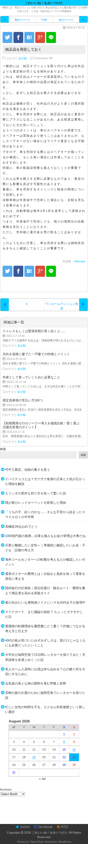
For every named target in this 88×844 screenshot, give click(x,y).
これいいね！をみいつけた (50, 832)
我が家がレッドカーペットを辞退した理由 (35, 502)
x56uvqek (79, 261)
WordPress (64, 841)
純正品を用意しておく (23, 49)
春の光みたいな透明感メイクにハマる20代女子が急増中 (45, 602)
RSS (64, 827)
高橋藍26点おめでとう (21, 526)
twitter (24, 827)
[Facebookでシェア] (18, 37)
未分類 (22, 58)
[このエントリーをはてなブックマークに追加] (29, 37)
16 (74, 749)
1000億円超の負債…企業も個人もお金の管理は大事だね (45, 536)
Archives (6, 789)
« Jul (42, 778)
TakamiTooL (37, 841)
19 (34, 757)
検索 (3, 449)
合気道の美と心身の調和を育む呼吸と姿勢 (35, 683)
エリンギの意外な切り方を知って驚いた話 (35, 493)
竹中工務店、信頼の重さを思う (27, 469)
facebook (45, 827)
